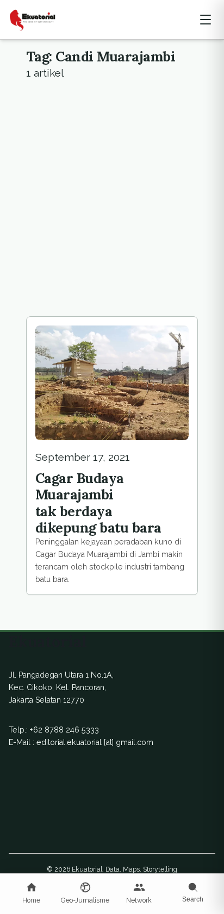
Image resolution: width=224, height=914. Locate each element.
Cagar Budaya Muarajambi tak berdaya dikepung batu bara (98, 502)
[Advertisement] (112, 199)
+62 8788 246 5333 (64, 729)
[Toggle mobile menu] (205, 20)
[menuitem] (31, 894)
